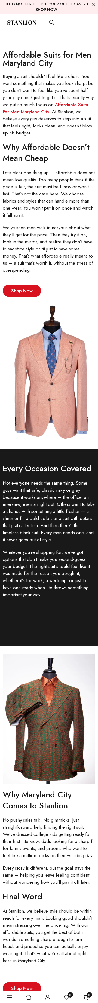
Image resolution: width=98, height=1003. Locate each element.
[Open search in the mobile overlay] (51, 22)
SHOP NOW (46, 9)
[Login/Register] (47, 997)
